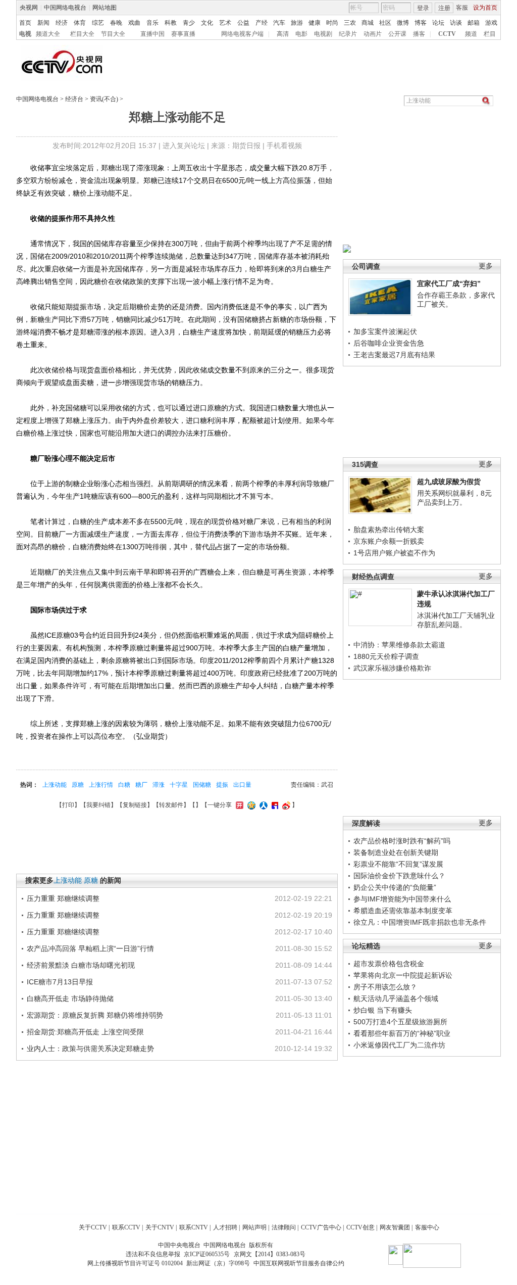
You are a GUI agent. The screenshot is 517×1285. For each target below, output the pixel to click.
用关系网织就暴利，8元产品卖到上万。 (454, 497)
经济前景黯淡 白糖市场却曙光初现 (81, 965)
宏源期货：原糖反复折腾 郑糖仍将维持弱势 (95, 1015)
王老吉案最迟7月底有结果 (394, 355)
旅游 (297, 22)
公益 (243, 22)
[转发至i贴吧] (273, 804)
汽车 (279, 22)
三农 (350, 22)
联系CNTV (193, 1227)
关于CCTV (93, 1227)
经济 (62, 22)
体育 (80, 22)
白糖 (124, 784)
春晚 (116, 22)
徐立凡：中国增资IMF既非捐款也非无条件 (419, 922)
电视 (25, 33)
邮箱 (474, 22)
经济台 (74, 99)
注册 (444, 8)
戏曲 (134, 22)
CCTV (447, 33)
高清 (283, 33)
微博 (403, 22)
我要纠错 (98, 804)
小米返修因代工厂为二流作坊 (399, 1045)
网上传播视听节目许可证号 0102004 (135, 1263)
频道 (471, 33)
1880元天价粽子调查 (386, 656)
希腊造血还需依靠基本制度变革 (402, 911)
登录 (423, 8)
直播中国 (152, 33)
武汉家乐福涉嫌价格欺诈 (392, 668)
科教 (171, 22)
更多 (486, 266)
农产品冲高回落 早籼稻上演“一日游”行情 (90, 948)
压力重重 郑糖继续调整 (63, 898)
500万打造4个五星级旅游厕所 (400, 1022)
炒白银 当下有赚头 (382, 1010)
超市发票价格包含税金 (388, 964)
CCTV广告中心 (321, 1227)
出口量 (242, 784)
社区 (385, 22)
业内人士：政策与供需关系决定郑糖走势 (90, 1048)
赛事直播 (183, 33)
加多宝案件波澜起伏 (385, 331)
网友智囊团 (395, 1227)
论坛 (438, 22)
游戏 (491, 22)
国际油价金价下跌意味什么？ (399, 876)
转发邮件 (171, 804)
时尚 (332, 22)
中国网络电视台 (65, 7)
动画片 (373, 33)
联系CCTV (126, 1227)
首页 (25, 22)
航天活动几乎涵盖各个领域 (395, 998)
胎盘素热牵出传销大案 (388, 530)
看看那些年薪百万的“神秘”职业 (401, 1033)
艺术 (225, 22)
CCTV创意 (360, 1227)
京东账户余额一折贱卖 (388, 541)
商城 (367, 22)
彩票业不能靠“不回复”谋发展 (398, 864)
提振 (222, 784)
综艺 (98, 22)
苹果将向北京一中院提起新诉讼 (402, 975)
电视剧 (323, 33)
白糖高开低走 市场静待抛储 (70, 998)
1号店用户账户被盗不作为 (394, 553)
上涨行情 (101, 784)
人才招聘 (225, 1227)
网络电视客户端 (242, 33)
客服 (462, 7)
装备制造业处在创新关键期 (395, 852)
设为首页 (485, 7)
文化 (207, 22)
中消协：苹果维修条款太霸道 (399, 645)
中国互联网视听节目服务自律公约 (298, 1263)
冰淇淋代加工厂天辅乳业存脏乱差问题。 (456, 620)
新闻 (43, 22)
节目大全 (113, 33)
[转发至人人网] (262, 804)
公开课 (397, 33)
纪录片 (348, 33)
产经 (261, 22)
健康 (314, 22)
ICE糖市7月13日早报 (60, 982)
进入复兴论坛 (184, 145)
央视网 (29, 7)
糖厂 (141, 784)
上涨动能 (54, 784)
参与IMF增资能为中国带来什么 (402, 899)
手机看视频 (284, 145)
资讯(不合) (104, 99)
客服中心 (427, 1227)
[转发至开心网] (238, 804)
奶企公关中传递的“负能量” (394, 887)
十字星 (179, 784)
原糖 (78, 784)
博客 (421, 22)
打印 (68, 804)
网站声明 (254, 1227)
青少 (189, 22)
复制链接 (135, 804)
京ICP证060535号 (207, 1254)
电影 (301, 33)
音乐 (152, 22)
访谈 (456, 22)
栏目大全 (82, 33)
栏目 (490, 33)
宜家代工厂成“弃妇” (449, 283)
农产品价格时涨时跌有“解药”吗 (401, 841)
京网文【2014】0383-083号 (269, 1254)
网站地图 (104, 7)
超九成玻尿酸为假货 (449, 482)
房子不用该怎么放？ (385, 987)
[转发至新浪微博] (285, 804)
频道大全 (48, 33)
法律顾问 (284, 1227)
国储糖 (202, 784)
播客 (419, 33)
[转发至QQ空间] (250, 804)
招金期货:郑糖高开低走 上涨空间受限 (85, 1032)
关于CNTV (159, 1227)
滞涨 (158, 784)
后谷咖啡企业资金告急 (388, 343)
